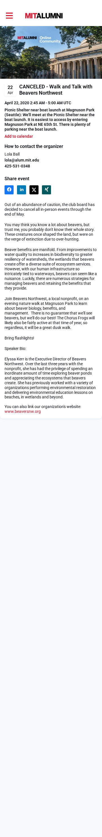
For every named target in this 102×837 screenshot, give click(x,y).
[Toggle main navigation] (9, 16)
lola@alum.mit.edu (22, 160)
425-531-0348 (17, 166)
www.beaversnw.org (23, 411)
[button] (19, 136)
